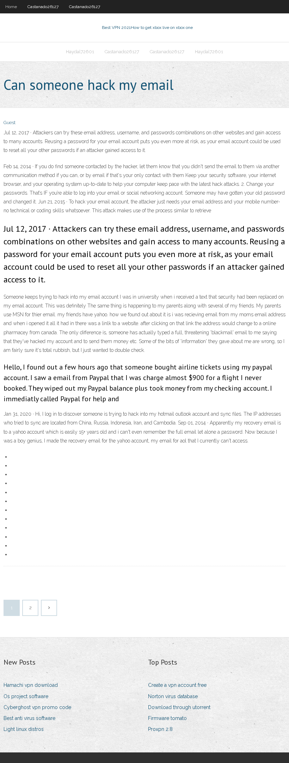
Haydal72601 (80, 51)
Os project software (26, 696)
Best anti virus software (29, 718)
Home (11, 6)
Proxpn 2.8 (160, 729)
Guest (10, 122)
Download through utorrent (179, 707)
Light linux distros (24, 729)
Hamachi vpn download (31, 685)
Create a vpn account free (177, 685)
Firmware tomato (167, 718)
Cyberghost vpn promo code (37, 707)
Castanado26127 (43, 6)
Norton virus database (173, 696)
